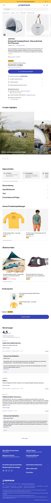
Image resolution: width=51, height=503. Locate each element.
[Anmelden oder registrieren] (44, 5)
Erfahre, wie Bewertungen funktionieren (10, 337)
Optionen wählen (25, 316)
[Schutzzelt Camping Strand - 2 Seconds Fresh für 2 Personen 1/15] (13, 25)
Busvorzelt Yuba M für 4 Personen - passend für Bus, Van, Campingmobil (35, 275)
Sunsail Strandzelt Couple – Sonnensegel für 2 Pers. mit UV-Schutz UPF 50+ (13, 275)
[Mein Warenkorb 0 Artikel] (47, 5)
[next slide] (7, 158)
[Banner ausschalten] (46, 1)
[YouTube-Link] (6, 471)
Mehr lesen (6, 368)
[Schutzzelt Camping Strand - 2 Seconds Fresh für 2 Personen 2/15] (37, 25)
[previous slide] (3, 158)
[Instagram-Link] (9, 471)
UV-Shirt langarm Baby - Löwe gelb (11, 233)
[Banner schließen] (48, 1)
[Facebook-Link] (3, 471)
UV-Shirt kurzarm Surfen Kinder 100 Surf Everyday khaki (36, 233)
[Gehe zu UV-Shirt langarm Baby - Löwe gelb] (14, 305)
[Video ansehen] (4, 35)
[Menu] (3, 5)
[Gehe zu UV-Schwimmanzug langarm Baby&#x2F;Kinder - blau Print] (14, 297)
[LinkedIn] (12, 471)
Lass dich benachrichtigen (26, 71)
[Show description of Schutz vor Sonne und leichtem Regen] (32, 152)
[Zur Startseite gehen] (24, 5)
